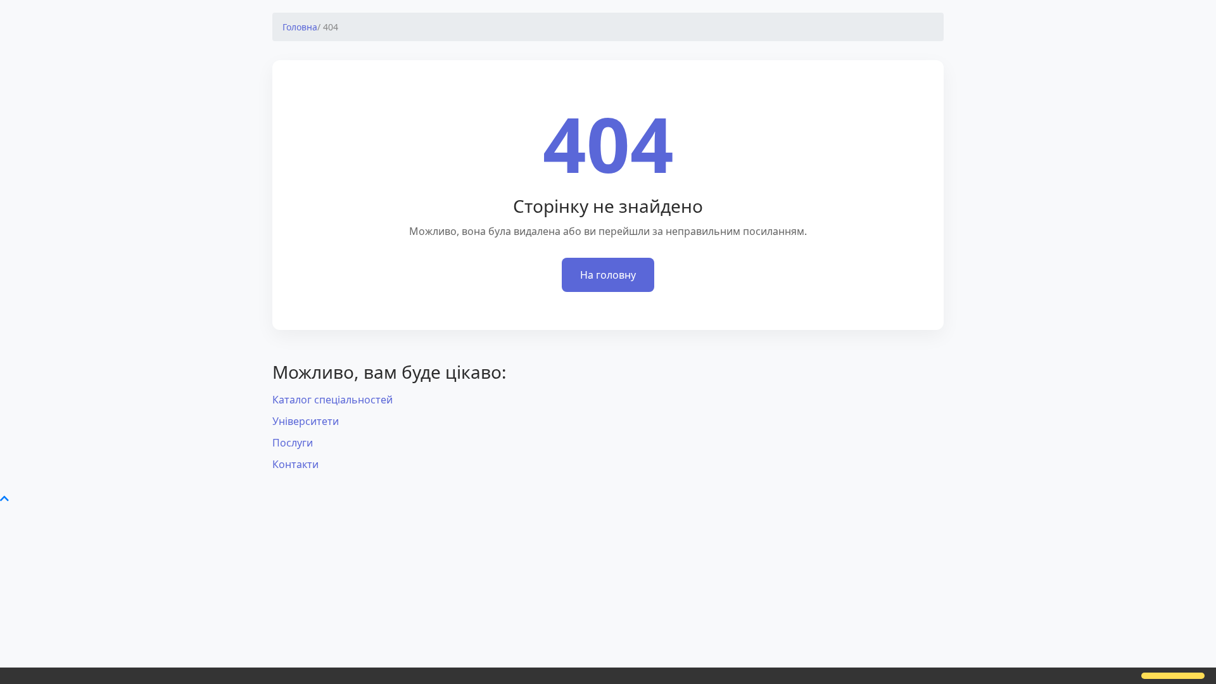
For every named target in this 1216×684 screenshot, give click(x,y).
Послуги (292, 443)
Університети (305, 421)
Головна (299, 27)
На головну (608, 275)
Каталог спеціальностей (332, 400)
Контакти (295, 464)
